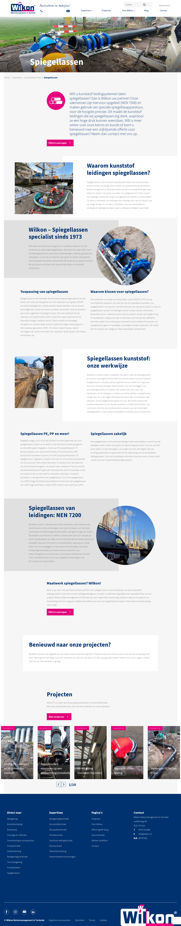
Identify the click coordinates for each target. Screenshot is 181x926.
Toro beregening (14, 862)
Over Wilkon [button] (127, 10)
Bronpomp (12, 829)
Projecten (106, 10)
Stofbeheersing (14, 851)
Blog (146, 10)
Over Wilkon (97, 824)
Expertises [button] (85, 10)
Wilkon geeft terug (100, 829)
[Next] (63, 784)
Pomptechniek (13, 845)
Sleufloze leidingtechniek (60, 840)
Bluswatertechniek (58, 829)
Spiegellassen (13, 872)
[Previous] (58, 784)
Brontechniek (55, 845)
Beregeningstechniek (59, 818)
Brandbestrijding (14, 824)
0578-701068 (144, 830)
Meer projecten (57, 716)
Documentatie (98, 835)
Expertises (17, 77)
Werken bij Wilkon (100, 840)
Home (7, 77)
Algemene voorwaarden (60, 920)
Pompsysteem (13, 867)
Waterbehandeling (57, 851)
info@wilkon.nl (145, 834)
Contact (163, 10)
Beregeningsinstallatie (17, 856)
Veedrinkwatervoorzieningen (62, 856)
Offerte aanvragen (57, 142)
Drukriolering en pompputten (20, 840)
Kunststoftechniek (32, 77)
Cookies (103, 920)
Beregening (12, 818)
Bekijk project (11, 775)
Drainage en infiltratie (17, 835)
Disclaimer (79, 920)
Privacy (92, 920)
